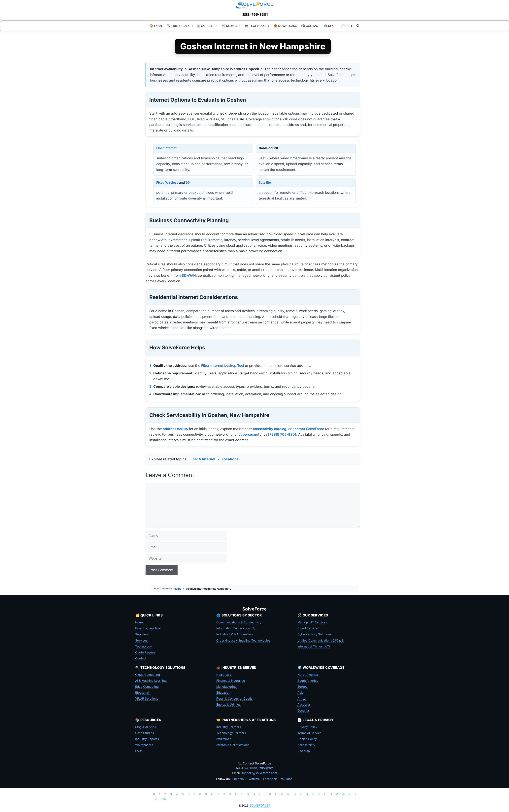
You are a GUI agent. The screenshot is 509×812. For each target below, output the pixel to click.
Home (177, 588)
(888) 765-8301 (254, 15)
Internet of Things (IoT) (313, 646)
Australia (303, 704)
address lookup (175, 429)
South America (307, 681)
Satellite (265, 182)
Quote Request (145, 652)
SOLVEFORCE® (260, 805)
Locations (230, 459)
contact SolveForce (308, 429)
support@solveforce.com (259, 773)
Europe (302, 686)
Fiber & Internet (202, 459)
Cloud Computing (147, 675)
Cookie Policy (307, 739)
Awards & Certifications (232, 745)
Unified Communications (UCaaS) (320, 640)
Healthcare (224, 675)
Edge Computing (147, 686)
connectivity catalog (269, 429)
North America (307, 675)
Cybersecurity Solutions (314, 634)
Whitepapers (144, 745)
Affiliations (223, 739)
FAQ (163, 799)
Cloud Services (308, 628)
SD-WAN (189, 275)
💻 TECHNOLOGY (257, 26)
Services (141, 640)
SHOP (330, 26)
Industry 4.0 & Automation (234, 634)
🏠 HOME (156, 26)
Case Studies (144, 733)
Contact (140, 658)
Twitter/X (253, 779)
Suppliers (142, 634)
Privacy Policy (307, 727)
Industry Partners (228, 727)
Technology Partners (231, 733)
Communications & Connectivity (238, 622)
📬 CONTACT (310, 26)
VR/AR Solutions (146, 698)
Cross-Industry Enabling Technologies (243, 640)
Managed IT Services (312, 622)
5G (187, 182)
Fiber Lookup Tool (148, 628)
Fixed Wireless (167, 182)
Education (223, 692)
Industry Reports (147, 739)
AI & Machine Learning (151, 681)
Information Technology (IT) (235, 628)
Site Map (303, 751)
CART (346, 26)
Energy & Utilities (228, 704)
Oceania (303, 710)
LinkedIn (238, 779)
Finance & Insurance (230, 681)
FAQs (138, 751)
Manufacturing (226, 686)
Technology (143, 646)
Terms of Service (309, 733)
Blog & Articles (145, 727)
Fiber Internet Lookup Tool (222, 365)
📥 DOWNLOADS (285, 26)
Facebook (270, 779)
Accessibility (306, 745)
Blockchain (143, 692)
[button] (358, 25)
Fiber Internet (166, 148)
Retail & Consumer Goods (234, 698)
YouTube (286, 779)
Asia (300, 692)
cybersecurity (250, 434)
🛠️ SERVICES (231, 26)
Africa (301, 698)
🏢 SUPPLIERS (207, 26)
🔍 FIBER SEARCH (180, 26)
